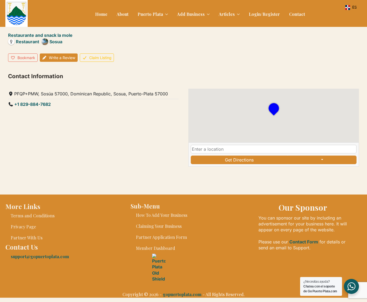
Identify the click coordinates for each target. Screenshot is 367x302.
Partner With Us (26, 237)
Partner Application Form (161, 237)
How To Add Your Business (161, 215)
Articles (227, 14)
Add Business (191, 14)
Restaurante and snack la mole (40, 35)
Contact (297, 14)
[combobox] (274, 149)
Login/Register (264, 14)
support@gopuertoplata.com (40, 256)
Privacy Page (23, 226)
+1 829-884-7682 (32, 104)
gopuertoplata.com (182, 294)
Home (101, 14)
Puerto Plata (150, 14)
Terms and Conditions (33, 215)
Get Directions (239, 160)
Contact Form (303, 242)
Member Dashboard (155, 248)
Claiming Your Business (159, 226)
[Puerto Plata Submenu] (166, 14)
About (122, 14)
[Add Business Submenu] (208, 14)
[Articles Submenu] (238, 14)
